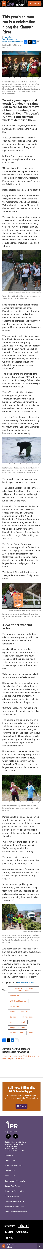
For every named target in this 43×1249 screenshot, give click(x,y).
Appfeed (32, 1033)
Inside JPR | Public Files (13, 1166)
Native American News (19, 1011)
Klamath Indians (16, 1033)
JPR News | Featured (18, 1001)
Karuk (23, 1022)
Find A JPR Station (12, 1196)
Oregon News (15, 1006)
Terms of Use (10, 1160)
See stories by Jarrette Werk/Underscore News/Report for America (20, 1057)
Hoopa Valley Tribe (17, 1027)
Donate (35, 4)
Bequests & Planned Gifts (14, 1191)
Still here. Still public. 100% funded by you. (21, 1089)
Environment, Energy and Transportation (23, 989)
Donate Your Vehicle (12, 1186)
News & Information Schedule (16, 1212)
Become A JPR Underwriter (15, 1181)
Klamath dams (27, 1017)
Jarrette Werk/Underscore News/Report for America (12, 39)
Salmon (13, 1017)
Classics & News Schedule (14, 1201)
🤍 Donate (21, 1106)
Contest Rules (10, 1171)
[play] (3, 1246)
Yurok (12, 1022)
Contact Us (9, 1155)
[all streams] (40, 1246)
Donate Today (10, 1176)
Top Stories (14, 996)
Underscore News (26, 982)
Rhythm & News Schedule (14, 1207)
